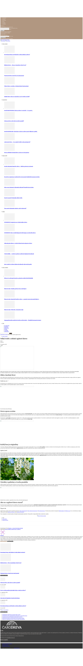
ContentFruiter (16, 648)
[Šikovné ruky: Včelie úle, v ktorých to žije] (9, 307)
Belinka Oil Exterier (20, 512)
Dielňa (3, 211)
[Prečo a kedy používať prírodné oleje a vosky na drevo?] (2, 588)
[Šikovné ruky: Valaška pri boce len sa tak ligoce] (9, 286)
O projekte (3, 22)
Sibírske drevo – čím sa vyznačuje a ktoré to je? (15, 65)
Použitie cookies (5, 644)
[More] (15, 524)
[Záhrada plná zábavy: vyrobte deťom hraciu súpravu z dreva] (9, 241)
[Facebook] (2, 523)
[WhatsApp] (5, 523)
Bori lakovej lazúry (41, 510)
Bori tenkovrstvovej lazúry (32, 510)
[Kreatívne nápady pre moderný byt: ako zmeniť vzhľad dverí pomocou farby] (9, 174)
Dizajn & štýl (4, 155)
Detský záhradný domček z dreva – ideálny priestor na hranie (18, 166)
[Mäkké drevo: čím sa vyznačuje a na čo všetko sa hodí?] (9, 94)
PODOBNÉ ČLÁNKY (3, 541)
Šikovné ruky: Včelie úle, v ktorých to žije (13, 309)
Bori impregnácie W (23, 510)
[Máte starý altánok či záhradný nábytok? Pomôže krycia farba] (9, 185)
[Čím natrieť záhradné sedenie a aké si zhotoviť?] (9, 206)
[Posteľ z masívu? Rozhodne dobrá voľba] (9, 195)
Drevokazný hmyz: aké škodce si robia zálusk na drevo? (17, 54)
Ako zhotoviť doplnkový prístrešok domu (10, 598)
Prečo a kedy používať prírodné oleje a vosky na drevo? (13, 590)
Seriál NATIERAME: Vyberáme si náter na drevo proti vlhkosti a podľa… (21, 131)
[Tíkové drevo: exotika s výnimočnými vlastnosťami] (9, 84)
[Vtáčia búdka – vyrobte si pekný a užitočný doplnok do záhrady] (9, 251)
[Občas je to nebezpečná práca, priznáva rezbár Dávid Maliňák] (9, 276)
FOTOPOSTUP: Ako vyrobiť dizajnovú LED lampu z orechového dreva (20, 232)
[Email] (8, 523)
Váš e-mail (11, 36)
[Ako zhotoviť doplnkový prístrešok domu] (2, 596)
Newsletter (3, 19)
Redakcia (2, 342)
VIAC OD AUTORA (10, 541)
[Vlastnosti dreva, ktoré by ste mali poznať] (9, 73)
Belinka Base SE (62, 510)
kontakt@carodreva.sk (11, 637)
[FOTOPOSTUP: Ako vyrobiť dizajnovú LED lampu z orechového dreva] (9, 230)
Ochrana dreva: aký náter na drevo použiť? (14, 121)
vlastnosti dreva (5, 520)
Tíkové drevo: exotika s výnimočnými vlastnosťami (16, 86)
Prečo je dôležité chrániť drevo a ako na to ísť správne (16, 152)
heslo (10, 29)
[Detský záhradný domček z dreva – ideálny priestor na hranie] (9, 164)
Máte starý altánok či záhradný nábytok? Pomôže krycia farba (19, 187)
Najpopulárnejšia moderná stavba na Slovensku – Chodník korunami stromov (22, 320)
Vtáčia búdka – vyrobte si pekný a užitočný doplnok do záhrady (19, 253)
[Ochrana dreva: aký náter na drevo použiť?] (9, 118)
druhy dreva (4, 518)
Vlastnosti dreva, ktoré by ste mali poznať (14, 75)
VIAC (3, 323)
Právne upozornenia (6, 646)
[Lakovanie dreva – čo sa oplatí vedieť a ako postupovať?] (9, 140)
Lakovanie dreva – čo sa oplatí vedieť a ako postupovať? (17, 142)
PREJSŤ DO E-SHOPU (15, 660)
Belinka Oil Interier (11, 512)
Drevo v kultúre (5, 267)
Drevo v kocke (4, 43)
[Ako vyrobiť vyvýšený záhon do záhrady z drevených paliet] (9, 262)
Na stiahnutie (6, 325)
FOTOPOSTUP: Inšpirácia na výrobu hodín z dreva (15, 222)
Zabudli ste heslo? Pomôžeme (5, 31)
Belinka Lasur (67, 510)
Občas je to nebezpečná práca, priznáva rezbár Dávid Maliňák (18, 278)
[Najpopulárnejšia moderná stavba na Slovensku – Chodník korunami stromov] (9, 318)
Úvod (1, 334)
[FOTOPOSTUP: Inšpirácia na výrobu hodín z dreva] (9, 220)
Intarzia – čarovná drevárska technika (16, 528)
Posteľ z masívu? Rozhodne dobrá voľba (13, 197)
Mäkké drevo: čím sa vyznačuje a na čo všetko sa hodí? (17, 96)
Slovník (3, 21)
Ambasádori (6, 331)
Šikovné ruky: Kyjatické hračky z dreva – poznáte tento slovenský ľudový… (21, 299)
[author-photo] (2, 534)
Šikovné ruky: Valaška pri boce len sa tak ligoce (15, 288)
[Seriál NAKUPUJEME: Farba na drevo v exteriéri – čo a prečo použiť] (9, 108)
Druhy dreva (4, 20)
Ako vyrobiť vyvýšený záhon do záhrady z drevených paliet (18, 264)
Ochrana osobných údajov (5, 32)
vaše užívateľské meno (13, 28)
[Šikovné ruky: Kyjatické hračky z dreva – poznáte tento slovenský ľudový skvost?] (9, 297)
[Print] (12, 523)
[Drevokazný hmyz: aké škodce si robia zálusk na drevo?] (9, 52)
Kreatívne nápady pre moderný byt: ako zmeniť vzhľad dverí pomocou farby (22, 176)
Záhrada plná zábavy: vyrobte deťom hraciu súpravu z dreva (18, 243)
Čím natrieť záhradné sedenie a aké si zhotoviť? (15, 208)
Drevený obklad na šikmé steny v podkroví (13, 529)
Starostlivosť (4, 99)
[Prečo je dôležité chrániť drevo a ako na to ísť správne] (9, 150)
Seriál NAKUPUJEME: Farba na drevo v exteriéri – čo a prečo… (18, 110)
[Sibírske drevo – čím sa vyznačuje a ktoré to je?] (9, 63)
